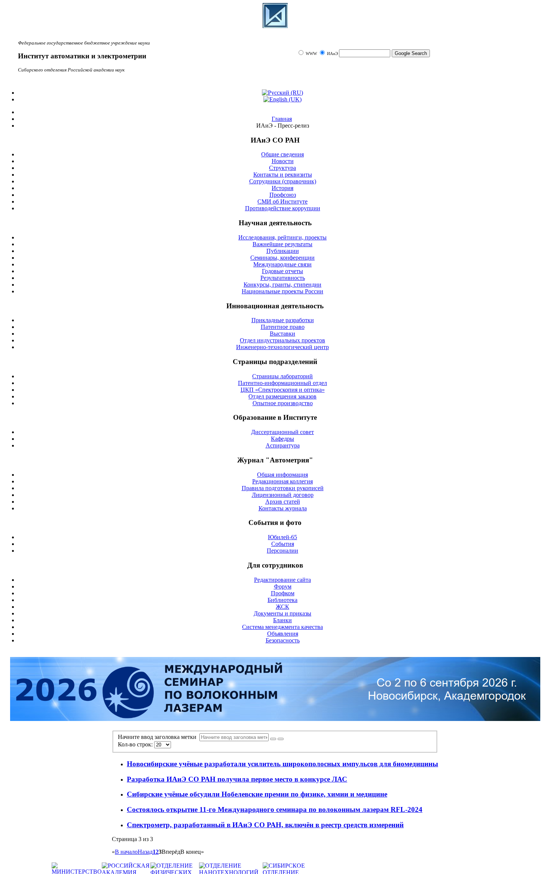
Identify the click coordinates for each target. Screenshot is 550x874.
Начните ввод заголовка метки (158, 737)
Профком (282, 593)
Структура (282, 168)
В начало (126, 852)
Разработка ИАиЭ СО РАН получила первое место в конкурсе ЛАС (237, 779)
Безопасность (283, 640)
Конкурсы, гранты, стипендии (282, 284)
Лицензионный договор (283, 495)
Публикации (282, 251)
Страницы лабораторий (282, 376)
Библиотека (282, 600)
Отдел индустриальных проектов (282, 340)
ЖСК (282, 606)
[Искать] (273, 739)
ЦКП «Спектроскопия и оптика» (283, 389)
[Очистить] (281, 739)
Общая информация (282, 474)
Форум (282, 586)
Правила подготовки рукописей (283, 488)
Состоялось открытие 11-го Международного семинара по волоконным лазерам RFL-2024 (274, 809)
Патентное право (283, 327)
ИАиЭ (332, 54)
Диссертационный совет (282, 432)
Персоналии (282, 550)
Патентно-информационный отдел (282, 383)
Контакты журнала (283, 508)
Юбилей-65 (282, 537)
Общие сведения (282, 154)
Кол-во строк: (136, 744)
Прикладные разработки (282, 320)
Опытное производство (283, 403)
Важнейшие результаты (282, 244)
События (282, 544)
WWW (312, 54)
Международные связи (282, 264)
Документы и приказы (282, 613)
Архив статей (282, 501)
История (282, 188)
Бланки (282, 620)
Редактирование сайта (282, 580)
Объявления (282, 633)
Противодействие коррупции (282, 208)
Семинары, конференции (282, 257)
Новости (283, 161)
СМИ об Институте (282, 201)
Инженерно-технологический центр (282, 347)
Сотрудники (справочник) (282, 181)
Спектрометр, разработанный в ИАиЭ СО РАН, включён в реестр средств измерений (265, 825)
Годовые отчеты (282, 271)
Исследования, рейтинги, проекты (282, 237)
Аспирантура (283, 445)
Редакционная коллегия (282, 481)
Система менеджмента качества (282, 627)
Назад (145, 852)
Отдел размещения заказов (282, 396)
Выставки (282, 333)
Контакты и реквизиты (282, 174)
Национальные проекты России (282, 291)
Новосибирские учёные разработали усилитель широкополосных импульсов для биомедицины (282, 764)
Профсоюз (282, 195)
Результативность (282, 278)
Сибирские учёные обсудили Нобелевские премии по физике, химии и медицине (257, 794)
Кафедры (282, 439)
